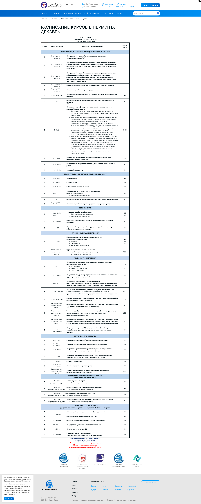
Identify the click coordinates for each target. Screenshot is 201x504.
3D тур (74, 496)
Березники (118, 486)
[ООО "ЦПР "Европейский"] (63, 458)
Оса (104, 486)
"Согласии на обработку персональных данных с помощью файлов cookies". (17, 483)
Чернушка (131, 490)
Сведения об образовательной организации (81, 13)
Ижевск (118, 490)
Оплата (119, 13)
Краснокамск (132, 486)
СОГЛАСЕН (8, 498)
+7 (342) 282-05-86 (91, 4)
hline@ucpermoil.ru (91, 6)
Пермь (93, 486)
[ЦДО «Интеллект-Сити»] (137, 458)
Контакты (109, 13)
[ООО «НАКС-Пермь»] (100, 458)
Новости (55, 13)
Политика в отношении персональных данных (87, 500)
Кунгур (93, 490)
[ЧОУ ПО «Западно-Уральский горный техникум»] (82, 458)
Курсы (44, 13)
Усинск (105, 490)
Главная (74, 481)
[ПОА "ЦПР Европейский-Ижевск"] (118, 458)
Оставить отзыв (150, 482)
